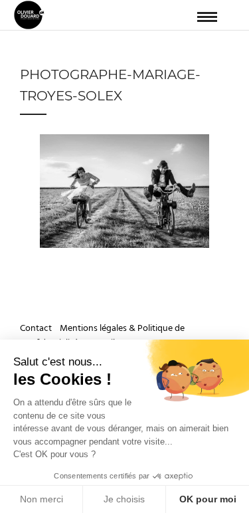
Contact (37, 328)
